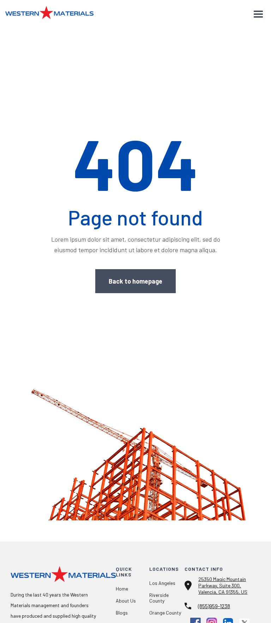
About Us (126, 601)
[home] (49, 10)
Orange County (165, 613)
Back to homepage (135, 281)
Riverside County (159, 598)
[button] (258, 14)
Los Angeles (162, 583)
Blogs (122, 613)
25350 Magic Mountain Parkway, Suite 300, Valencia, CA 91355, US (222, 585)
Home (122, 589)
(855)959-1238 (214, 606)
